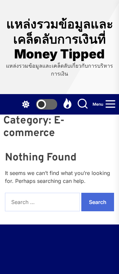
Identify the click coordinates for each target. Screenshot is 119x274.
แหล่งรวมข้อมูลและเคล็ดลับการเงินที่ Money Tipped (59, 39)
